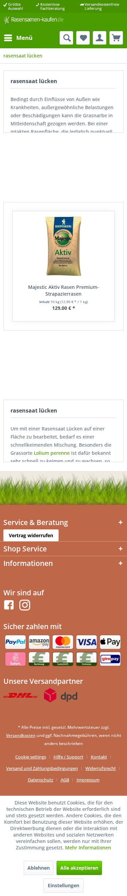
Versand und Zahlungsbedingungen (42, 768)
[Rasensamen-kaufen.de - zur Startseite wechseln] (33, 22)
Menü (24, 38)
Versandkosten (21, 735)
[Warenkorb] (116, 38)
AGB (65, 780)
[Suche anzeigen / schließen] (66, 38)
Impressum (88, 780)
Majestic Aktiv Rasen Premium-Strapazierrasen (63, 290)
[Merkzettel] (83, 38)
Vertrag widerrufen (31, 535)
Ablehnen (38, 868)
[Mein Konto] (99, 38)
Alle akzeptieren (79, 868)
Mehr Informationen (88, 847)
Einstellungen (63, 885)
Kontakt (99, 757)
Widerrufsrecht (100, 768)
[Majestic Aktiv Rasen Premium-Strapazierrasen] (63, 246)
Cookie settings (30, 757)
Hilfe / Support (68, 757)
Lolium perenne (52, 453)
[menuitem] (18, 38)
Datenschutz (40, 780)
